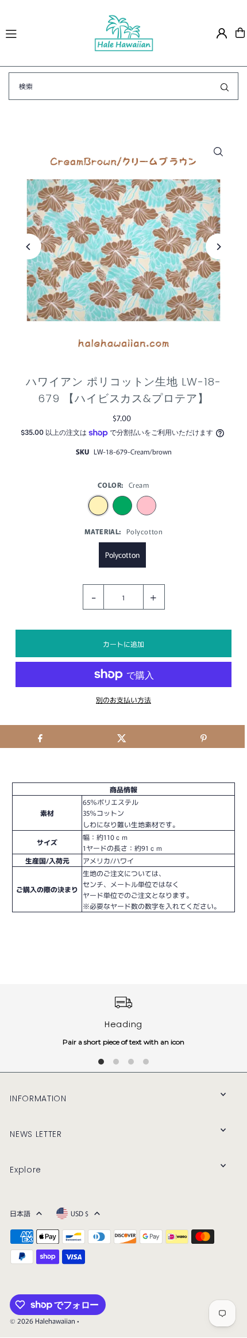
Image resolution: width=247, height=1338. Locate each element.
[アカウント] (222, 33)
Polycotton (122, 554)
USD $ (79, 1213)
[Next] (218, 247)
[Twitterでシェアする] (121, 736)
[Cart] (240, 33)
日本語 (20, 1213)
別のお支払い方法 (123, 699)
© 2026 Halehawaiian (42, 1320)
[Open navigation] (44, 32)
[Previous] (28, 247)
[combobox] (123, 86)
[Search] (224, 86)
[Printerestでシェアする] (204, 736)
